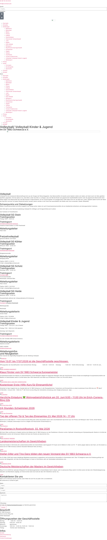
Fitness (8, 33)
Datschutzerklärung (5, 534)
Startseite (5, 23)
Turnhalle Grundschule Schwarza (9, 223)
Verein (4, 63)
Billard (7, 32)
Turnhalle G (3, 303)
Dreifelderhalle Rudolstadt (7, 250)
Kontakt (5, 72)
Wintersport (9, 60)
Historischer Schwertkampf (13, 39)
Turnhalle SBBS (4, 275)
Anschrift (5, 510)
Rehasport (9, 46)
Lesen (1, 367)
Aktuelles (5, 25)
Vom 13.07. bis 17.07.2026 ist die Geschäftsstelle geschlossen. (34, 361)
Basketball (9, 30)
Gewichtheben (10, 37)
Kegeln (7, 42)
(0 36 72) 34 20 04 (5, 1)
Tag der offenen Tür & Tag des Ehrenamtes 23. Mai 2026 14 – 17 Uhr (37, 416)
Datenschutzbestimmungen (14, 505)
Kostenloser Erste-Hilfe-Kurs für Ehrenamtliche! (26, 384)
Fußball (8, 35)
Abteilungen (6, 26)
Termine (5, 70)
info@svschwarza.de (5, 3)
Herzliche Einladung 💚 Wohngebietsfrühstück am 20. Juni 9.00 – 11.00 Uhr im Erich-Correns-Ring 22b (51, 399)
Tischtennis (9, 54)
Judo (7, 40)
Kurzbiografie (9, 67)
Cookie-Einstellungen (6, 538)
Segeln (8, 51)
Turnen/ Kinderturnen (11, 56)
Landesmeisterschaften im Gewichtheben (23, 441)
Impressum (3, 536)
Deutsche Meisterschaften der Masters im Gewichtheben (31, 466)
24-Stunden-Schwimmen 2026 (17, 408)
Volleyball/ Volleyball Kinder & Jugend (16, 58)
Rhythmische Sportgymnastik (14, 47)
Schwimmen (9, 49)
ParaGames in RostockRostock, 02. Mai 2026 (25, 428)
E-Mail (1, 488)
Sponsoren (9, 68)
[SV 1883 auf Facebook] (2, 14)
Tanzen (8, 53)
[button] (53, 6)
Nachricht (2, 492)
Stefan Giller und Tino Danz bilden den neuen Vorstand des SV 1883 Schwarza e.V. (45, 453)
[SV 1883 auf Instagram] (2, 17)
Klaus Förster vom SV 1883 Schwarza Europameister (29, 372)
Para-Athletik (9, 44)
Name (1, 483)
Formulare (8, 65)
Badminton (9, 28)
